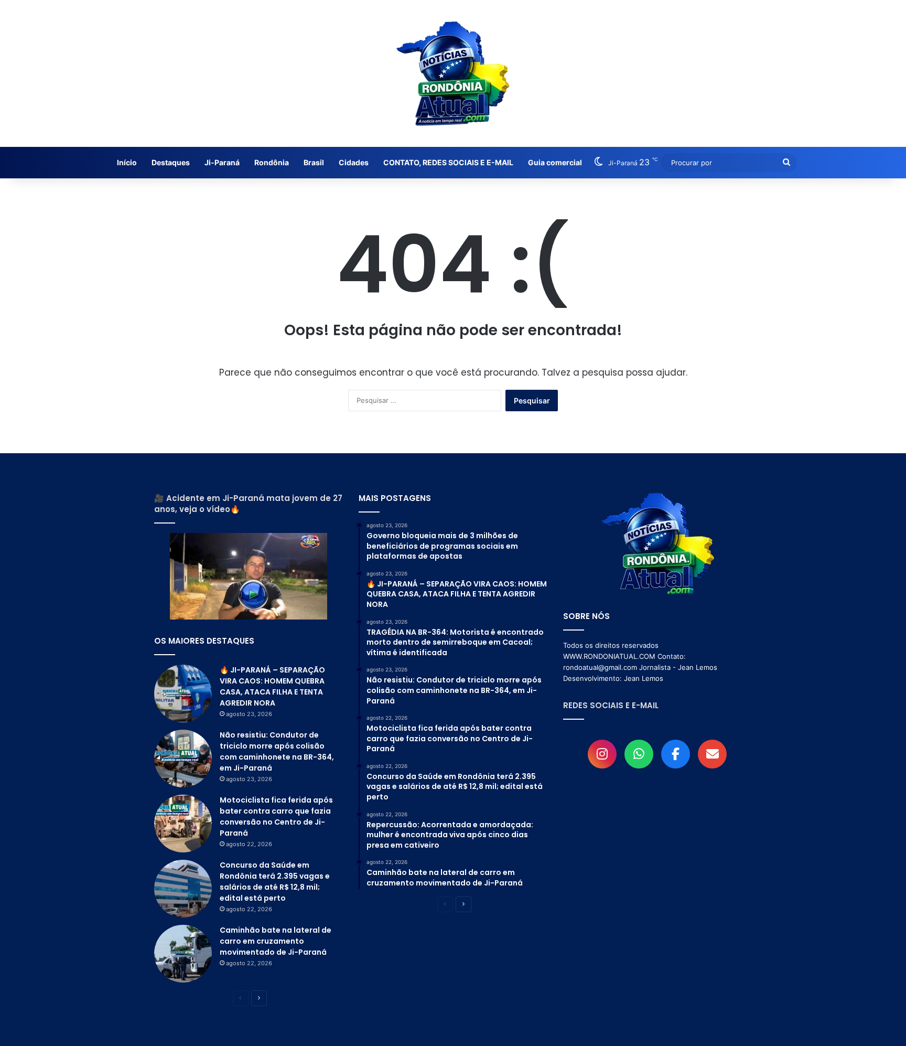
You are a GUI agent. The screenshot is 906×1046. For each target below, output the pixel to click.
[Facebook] (675, 754)
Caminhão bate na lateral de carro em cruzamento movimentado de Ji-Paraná (275, 941)
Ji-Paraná (222, 162)
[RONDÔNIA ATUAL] (453, 73)
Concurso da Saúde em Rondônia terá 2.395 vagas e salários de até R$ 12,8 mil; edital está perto (275, 881)
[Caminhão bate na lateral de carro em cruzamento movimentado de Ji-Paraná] (183, 954)
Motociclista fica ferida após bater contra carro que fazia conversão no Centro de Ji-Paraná (276, 816)
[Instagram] (602, 754)
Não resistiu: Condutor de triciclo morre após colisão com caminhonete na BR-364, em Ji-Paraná (277, 751)
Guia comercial (555, 162)
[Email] (712, 754)
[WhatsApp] (638, 754)
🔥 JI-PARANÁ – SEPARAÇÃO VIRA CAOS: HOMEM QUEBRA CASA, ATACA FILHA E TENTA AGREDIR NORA (272, 686)
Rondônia (271, 162)
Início (127, 162)
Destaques (171, 162)
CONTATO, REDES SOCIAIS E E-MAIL (448, 162)
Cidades (354, 162)
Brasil (314, 162)
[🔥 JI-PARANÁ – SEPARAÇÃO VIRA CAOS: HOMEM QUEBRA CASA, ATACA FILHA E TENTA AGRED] (183, 693)
